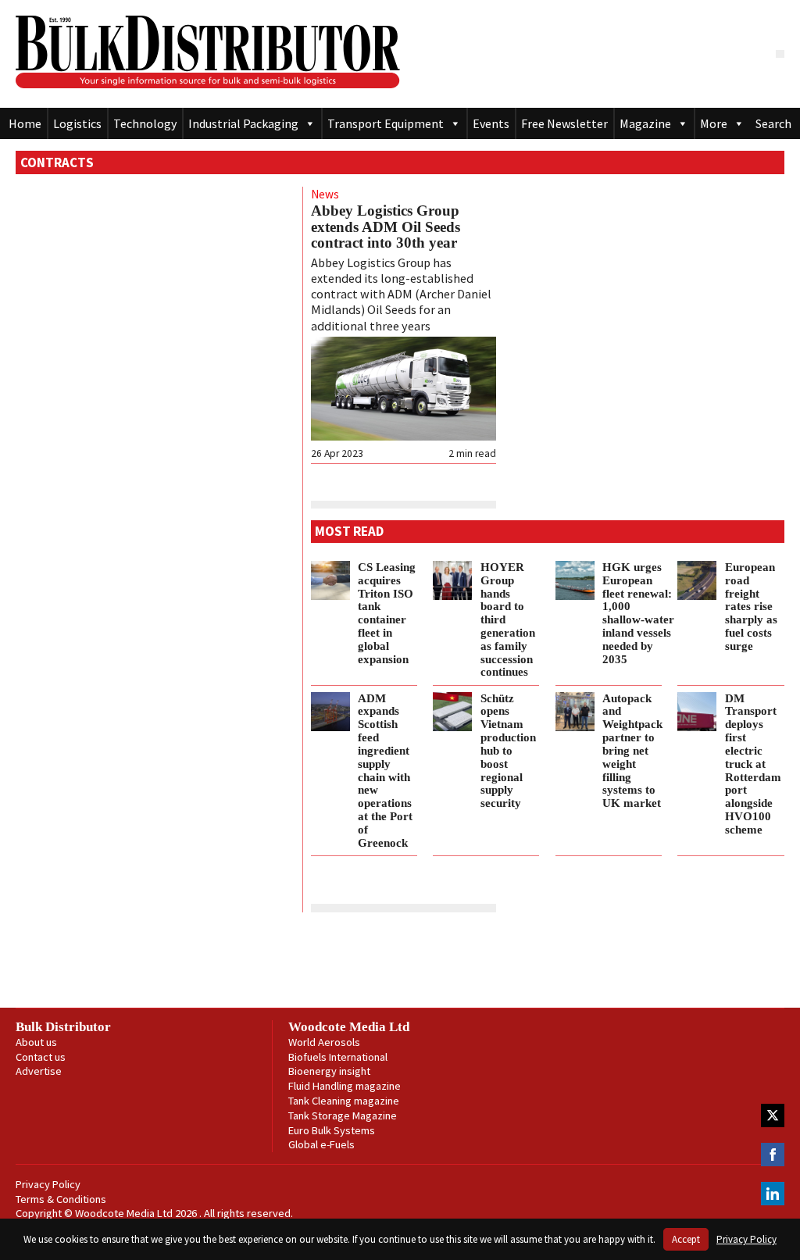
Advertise (39, 1071)
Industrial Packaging (243, 123)
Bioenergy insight (329, 1071)
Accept (686, 1239)
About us (36, 1042)
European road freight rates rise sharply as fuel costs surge (751, 606)
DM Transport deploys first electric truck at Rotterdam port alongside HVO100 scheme (753, 763)
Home (25, 123)
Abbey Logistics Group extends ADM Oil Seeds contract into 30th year (385, 226)
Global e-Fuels (321, 1144)
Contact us (41, 1057)
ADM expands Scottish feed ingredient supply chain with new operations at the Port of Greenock (385, 770)
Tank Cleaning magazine (343, 1101)
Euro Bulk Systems (331, 1130)
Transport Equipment (385, 123)
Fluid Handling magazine (344, 1086)
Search (773, 123)
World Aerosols (324, 1042)
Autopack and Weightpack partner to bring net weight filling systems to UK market (632, 750)
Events (491, 123)
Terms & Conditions (61, 1199)
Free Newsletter (564, 123)
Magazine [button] (645, 123)
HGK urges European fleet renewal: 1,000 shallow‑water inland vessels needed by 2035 (638, 613)
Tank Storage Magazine (342, 1115)
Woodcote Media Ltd (348, 1026)
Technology (145, 123)
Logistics (77, 123)
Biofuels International (338, 1057)
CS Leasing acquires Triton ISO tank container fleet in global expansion (387, 613)
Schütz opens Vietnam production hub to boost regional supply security (508, 750)
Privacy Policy (48, 1184)
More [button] (713, 123)
